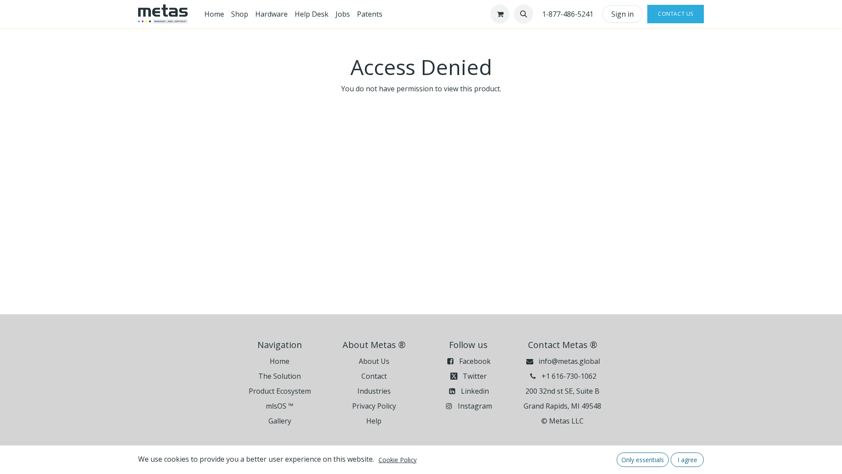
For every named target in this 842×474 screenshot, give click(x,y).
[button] (523, 14)
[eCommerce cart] (500, 14)
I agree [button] (687, 460)
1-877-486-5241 (567, 14)
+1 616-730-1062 (569, 376)
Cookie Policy (397, 460)
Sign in (622, 14)
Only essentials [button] (642, 460)
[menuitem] (214, 14)
